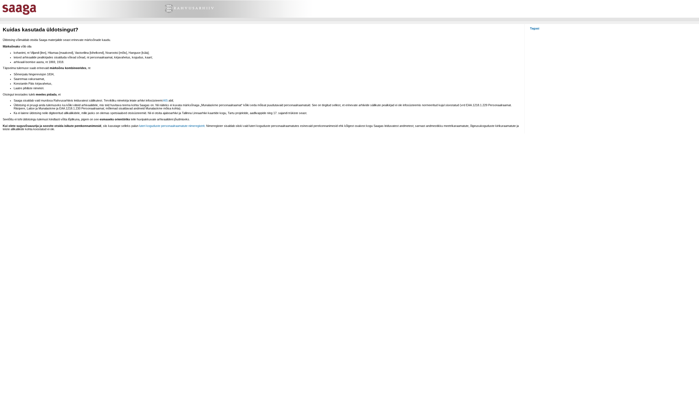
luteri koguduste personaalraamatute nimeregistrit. (172, 125)
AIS (165, 100)
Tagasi (534, 28)
